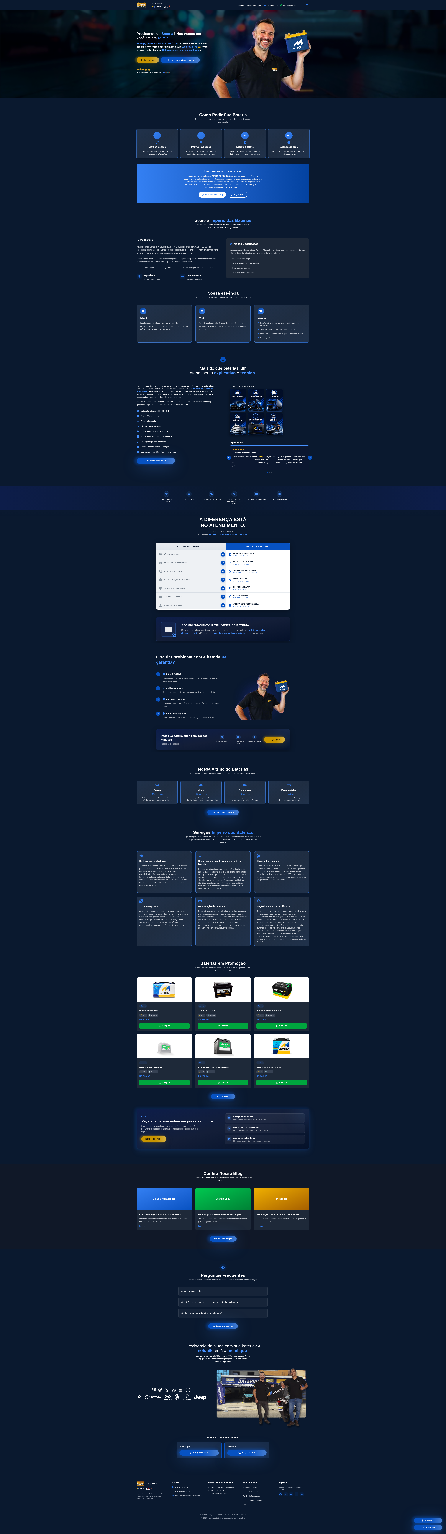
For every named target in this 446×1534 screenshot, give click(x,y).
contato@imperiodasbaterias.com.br (188, 1495)
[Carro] (238, 400)
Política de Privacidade (251, 1496)
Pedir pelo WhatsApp (214, 195)
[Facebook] (280, 1494)
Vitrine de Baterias (250, 1488)
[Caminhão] (274, 400)
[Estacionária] (256, 424)
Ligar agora (239, 195)
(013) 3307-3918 (272, 5)
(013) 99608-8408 (289, 5)
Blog (244, 1504)
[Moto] (256, 400)
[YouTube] (291, 1494)
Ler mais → (144, 1226)
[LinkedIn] (296, 1494)
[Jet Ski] (274, 424)
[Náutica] (238, 424)
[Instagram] (286, 1494)
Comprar (166, 1026)
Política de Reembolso (251, 1492)
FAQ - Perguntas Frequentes (253, 1500)
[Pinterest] (302, 1494)
